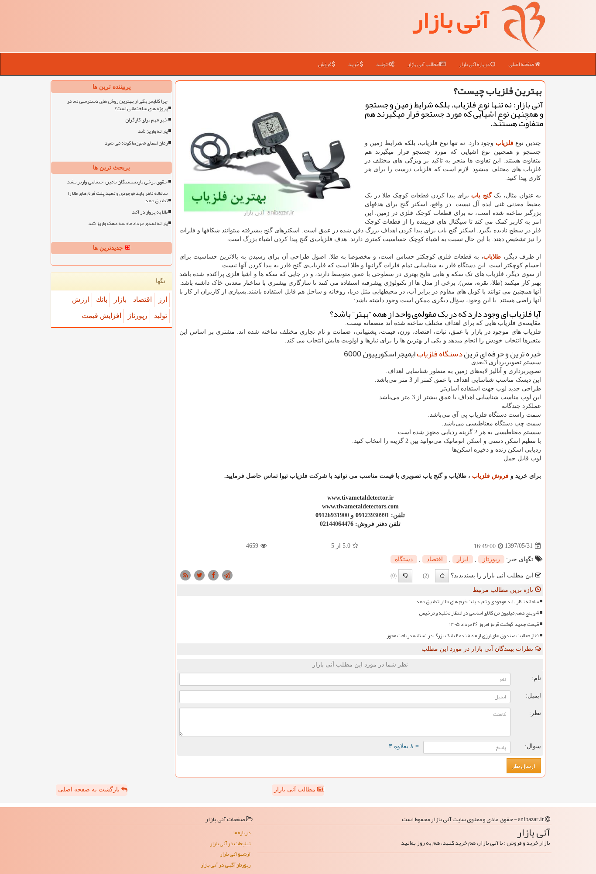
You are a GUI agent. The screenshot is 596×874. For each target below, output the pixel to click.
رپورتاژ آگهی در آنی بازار (225, 865)
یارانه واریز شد (153, 131)
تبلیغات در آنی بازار (230, 844)
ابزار (463, 559)
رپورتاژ (491, 559)
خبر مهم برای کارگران (146, 120)
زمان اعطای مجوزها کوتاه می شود (136, 143)
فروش (325, 64)
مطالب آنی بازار (423, 64)
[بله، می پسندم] (442, 575)
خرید (354, 64)
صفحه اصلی (521, 64)
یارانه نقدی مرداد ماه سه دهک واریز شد (128, 223)
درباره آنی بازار (474, 64)
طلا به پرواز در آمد (150, 212)
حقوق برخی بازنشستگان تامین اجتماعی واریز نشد (117, 182)
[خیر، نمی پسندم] (405, 575)
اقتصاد (435, 559)
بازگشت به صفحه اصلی (89, 789)
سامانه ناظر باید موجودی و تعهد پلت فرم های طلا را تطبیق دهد (477, 602)
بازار (120, 299)
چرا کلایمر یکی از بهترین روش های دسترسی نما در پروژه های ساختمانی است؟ (117, 105)
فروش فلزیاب (490, 476)
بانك (101, 299)
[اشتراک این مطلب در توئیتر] (199, 574)
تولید (382, 64)
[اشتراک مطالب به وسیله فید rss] (185, 574)
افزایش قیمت (101, 315)
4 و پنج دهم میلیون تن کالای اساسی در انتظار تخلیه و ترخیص (479, 613)
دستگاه (404, 559)
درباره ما (241, 833)
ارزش (80, 299)
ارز (162, 299)
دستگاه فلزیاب (439, 354)
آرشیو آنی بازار (235, 854)
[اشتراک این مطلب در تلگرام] (227, 574)
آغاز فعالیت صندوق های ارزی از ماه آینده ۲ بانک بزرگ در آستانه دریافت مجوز (463, 636)
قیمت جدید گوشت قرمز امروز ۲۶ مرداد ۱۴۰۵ (494, 624)
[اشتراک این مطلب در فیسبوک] (213, 574)
